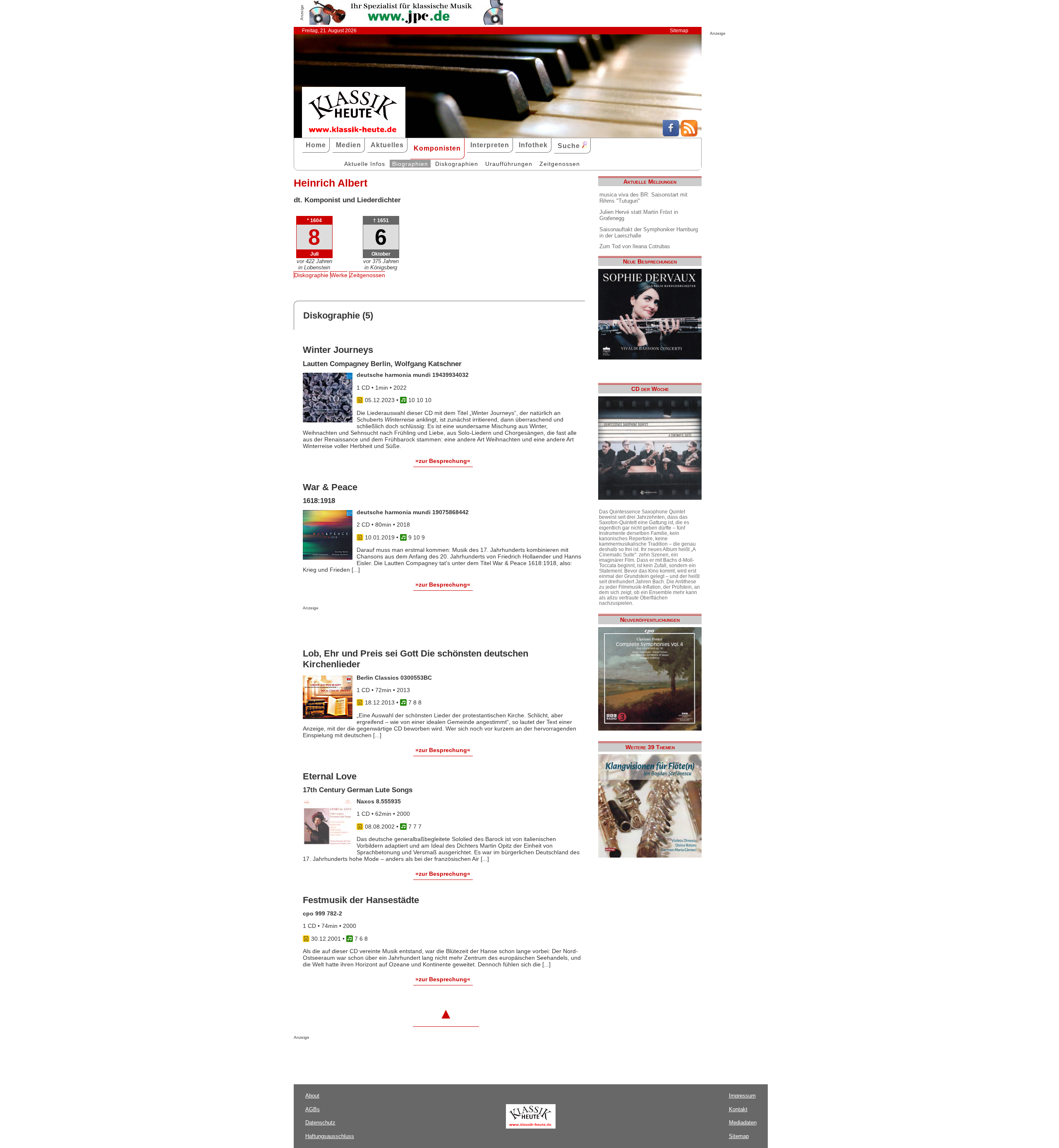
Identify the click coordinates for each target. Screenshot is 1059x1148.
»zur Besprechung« (442, 461)
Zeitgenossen (559, 164)
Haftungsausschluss (329, 1136)
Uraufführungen (508, 164)
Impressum (742, 1096)
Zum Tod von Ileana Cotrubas (634, 246)
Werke (339, 275)
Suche (570, 145)
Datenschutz (320, 1122)
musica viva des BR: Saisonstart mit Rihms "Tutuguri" (643, 198)
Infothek (533, 145)
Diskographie (311, 275)
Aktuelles (387, 145)
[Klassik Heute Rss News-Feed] (689, 134)
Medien (348, 145)
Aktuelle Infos (364, 164)
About (312, 1096)
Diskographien (456, 164)
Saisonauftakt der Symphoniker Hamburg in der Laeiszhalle (648, 232)
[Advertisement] (399, 626)
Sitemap (679, 31)
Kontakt (738, 1109)
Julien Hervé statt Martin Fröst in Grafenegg (638, 215)
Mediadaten (743, 1122)
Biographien (410, 164)
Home (316, 145)
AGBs (312, 1109)
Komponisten (437, 148)
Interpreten (489, 145)
